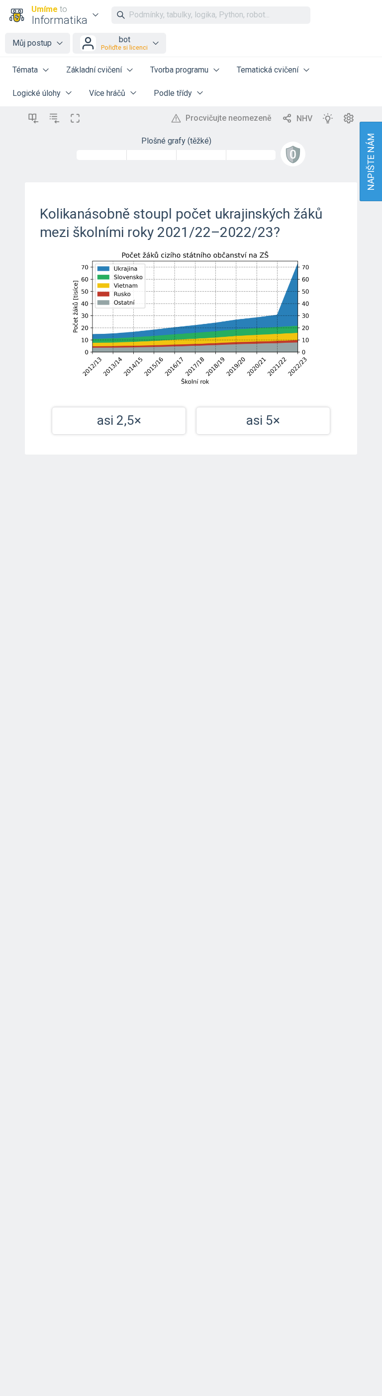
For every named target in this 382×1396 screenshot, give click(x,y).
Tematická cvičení (267, 70)
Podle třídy (173, 93)
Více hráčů (107, 93)
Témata (25, 70)
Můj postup (32, 43)
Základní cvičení (94, 70)
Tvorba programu (179, 70)
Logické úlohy (36, 93)
